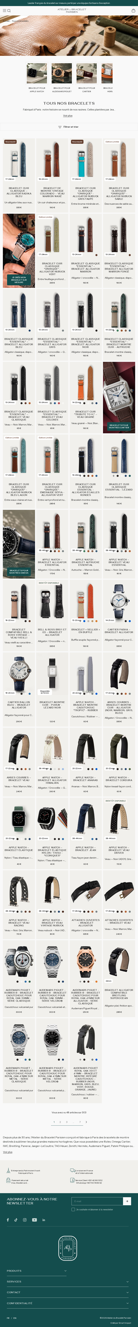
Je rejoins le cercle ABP (91, 694)
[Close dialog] (132, 625)
